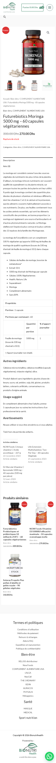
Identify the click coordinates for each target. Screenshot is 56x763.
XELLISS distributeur (28, 661)
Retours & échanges (28, 637)
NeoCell (28, 676)
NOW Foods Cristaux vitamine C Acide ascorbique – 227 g (13, 449)
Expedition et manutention (28, 645)
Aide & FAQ (28, 641)
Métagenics (28, 696)
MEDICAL (28, 712)
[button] (4, 16)
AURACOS (28, 688)
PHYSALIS (28, 692)
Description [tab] (9, 160)
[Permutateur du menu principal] (49, 7)
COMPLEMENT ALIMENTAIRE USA (29, 110)
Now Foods (28, 665)
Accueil (6, 99)
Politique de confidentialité (28, 648)
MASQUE (28, 708)
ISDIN (28, 684)
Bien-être (15, 99)
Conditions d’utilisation (28, 629)
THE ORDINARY (28, 680)
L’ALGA (28, 672)
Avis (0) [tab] (6, 166)
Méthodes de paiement (28, 633)
